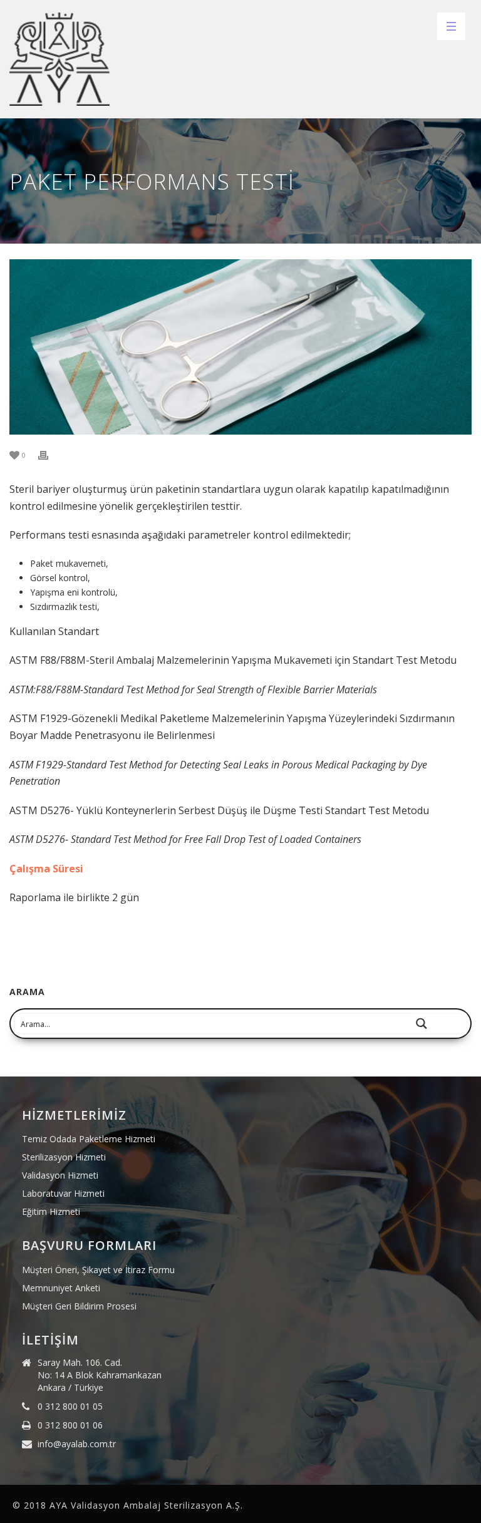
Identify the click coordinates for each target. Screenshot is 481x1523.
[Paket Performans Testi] (240, 347)
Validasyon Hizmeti (60, 1175)
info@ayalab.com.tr (77, 1444)
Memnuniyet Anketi (61, 1288)
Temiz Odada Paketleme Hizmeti (88, 1139)
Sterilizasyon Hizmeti (64, 1157)
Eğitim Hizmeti (51, 1211)
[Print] (49, 454)
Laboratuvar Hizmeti (63, 1193)
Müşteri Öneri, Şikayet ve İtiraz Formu (98, 1270)
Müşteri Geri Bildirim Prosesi (79, 1306)
